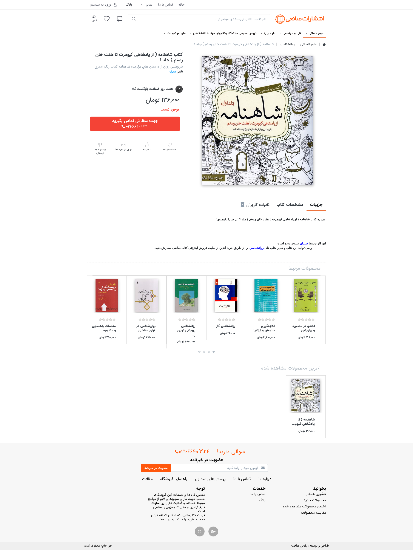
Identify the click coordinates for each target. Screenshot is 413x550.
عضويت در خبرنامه (156, 468)
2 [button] (209, 352)
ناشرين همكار (316, 494)
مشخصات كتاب (289, 205)
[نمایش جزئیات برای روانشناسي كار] (226, 295)
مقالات (147, 479)
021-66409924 (194, 451)
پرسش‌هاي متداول (210, 479)
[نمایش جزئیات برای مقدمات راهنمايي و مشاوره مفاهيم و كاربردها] (106, 295)
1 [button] (214, 352)
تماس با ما (165, 4)
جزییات (316, 205)
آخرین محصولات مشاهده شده (304, 506)
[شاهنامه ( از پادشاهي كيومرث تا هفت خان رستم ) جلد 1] (257, 120)
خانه (181, 4)
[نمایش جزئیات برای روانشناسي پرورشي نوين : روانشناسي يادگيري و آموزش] (186, 295)
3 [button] (204, 352)
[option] (257, 120)
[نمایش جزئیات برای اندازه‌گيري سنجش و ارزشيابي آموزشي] (266, 295)
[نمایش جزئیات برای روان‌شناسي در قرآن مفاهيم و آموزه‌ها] (146, 295)
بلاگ (129, 4)
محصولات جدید (315, 500)
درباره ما (264, 479)
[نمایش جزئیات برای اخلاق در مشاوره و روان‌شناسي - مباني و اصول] (305, 295)
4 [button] (199, 352)
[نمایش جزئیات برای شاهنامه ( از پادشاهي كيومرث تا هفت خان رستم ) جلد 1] (305, 395)
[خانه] (324, 44)
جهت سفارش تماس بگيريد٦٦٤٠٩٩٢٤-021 (135, 124)
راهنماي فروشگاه (173, 479)
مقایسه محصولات (313, 512)
